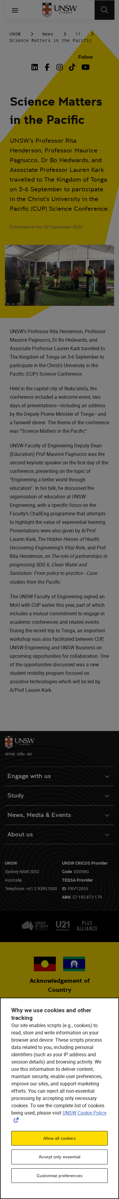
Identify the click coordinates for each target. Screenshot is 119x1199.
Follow (85, 57)
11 (78, 34)
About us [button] (20, 834)
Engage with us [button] (29, 776)
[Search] (104, 10)
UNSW (14, 34)
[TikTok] (72, 67)
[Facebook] (47, 67)
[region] (59, 1098)
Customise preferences (59, 1175)
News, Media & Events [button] (39, 814)
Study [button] (15, 795)
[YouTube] (84, 67)
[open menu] (15, 10)
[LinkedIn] (36, 67)
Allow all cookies (59, 1138)
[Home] (59, 10)
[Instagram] (59, 67)
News (47, 34)
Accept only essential (59, 1156)
